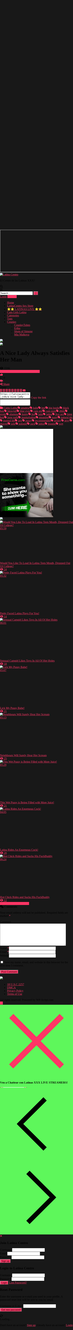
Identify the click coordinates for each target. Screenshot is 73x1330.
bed (43, 407)
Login (3, 296)
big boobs (54, 407)
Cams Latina (10, 407)
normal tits (8, 420)
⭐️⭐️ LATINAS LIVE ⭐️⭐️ (24, 309)
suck (32, 423)
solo (13, 423)
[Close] (36, 1076)
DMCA (11, 987)
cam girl (38, 410)
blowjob (12, 410)
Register (12, 296)
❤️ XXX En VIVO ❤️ (13, 1086)
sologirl (22, 423)
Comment (5, 921)
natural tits (66, 417)
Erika (17, 328)
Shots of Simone (23, 331)
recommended (42, 420)
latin (40, 414)
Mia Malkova (21, 334)
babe (35, 407)
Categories (13, 315)
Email (4, 951)
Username (5, 1249)
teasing (51, 423)
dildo (62, 410)
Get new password (10, 1309)
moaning (43, 417)
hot (33, 414)
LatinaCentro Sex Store (20, 305)
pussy (28, 420)
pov (19, 420)
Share (6, 384)
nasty (54, 417)
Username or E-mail (11, 1305)
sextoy (57, 420)
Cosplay (11, 321)
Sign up (5, 1261)
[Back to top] (1, 1003)
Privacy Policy (15, 990)
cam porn (50, 410)
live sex (59, 414)
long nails (12, 417)
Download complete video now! (21, 371)
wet (60, 423)
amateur (25, 407)
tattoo (41, 423)
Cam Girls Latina (16, 312)
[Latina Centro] (9, 274)
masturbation (28, 417)
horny (24, 414)
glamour (14, 414)
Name (4, 948)
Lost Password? (18, 1282)
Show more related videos (14, 903)
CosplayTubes (22, 324)
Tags (9, 318)
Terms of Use (14, 993)
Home (10, 302)
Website (4, 955)
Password (5, 1257)
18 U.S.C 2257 (15, 984)
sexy (67, 420)
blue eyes (24, 410)
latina (49, 414)
